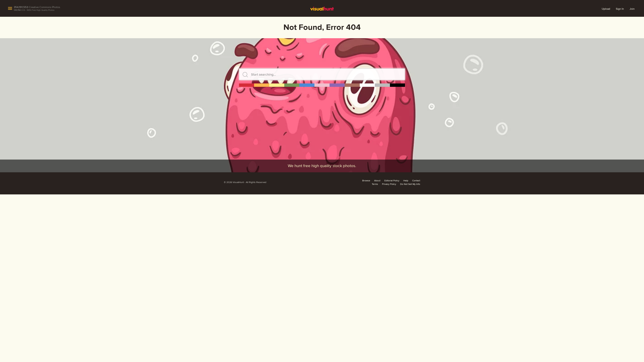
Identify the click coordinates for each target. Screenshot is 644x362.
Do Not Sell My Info (410, 184)
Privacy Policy (389, 184)
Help (405, 180)
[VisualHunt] (322, 8)
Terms (375, 184)
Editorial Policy (391, 180)
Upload (606, 9)
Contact (416, 180)
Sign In (620, 9)
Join (632, 9)
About (377, 180)
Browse (366, 180)
